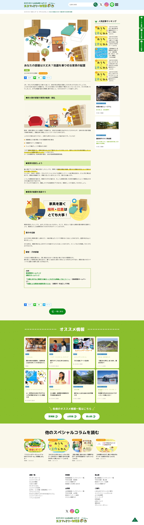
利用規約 (97, 499)
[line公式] (77, 512)
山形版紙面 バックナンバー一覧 (74, 491)
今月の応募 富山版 (101, 480)
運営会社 (97, 503)
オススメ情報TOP (70, 482)
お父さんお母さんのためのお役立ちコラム (42, 494)
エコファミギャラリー (36, 496)
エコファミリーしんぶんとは (103, 493)
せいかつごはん (34, 486)
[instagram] (106, 5)
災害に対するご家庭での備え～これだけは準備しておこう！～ (48, 279)
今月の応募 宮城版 (71, 480)
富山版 (89, 416)
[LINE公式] (112, 6)
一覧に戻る (59, 311)
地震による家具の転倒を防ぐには (38, 284)
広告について (99, 501)
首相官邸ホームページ (33, 273)
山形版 (70, 416)
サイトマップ (99, 497)
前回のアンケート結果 (72, 495)
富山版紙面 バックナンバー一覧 (104, 478)
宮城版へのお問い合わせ (72, 484)
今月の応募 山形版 (71, 493)
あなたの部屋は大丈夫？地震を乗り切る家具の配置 (60, 12)
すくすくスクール (34, 478)
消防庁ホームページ (32, 275)
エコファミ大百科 (34, 488)
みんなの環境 (33, 482)
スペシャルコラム (43, 12)
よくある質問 (99, 495)
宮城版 (51, 416)
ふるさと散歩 (33, 484)
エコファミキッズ (34, 480)
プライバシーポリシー (101, 505)
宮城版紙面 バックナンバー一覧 (74, 478)
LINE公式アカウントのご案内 (103, 491)
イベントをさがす (34, 498)
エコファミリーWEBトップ (30, 12)
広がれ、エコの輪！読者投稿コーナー (40, 490)
